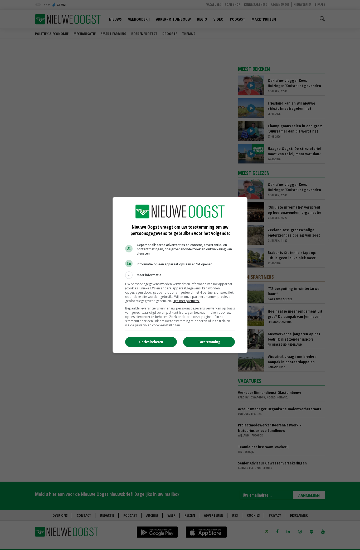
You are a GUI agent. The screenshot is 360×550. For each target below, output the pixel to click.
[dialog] (180, 275)
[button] (180, 275)
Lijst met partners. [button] (186, 301)
